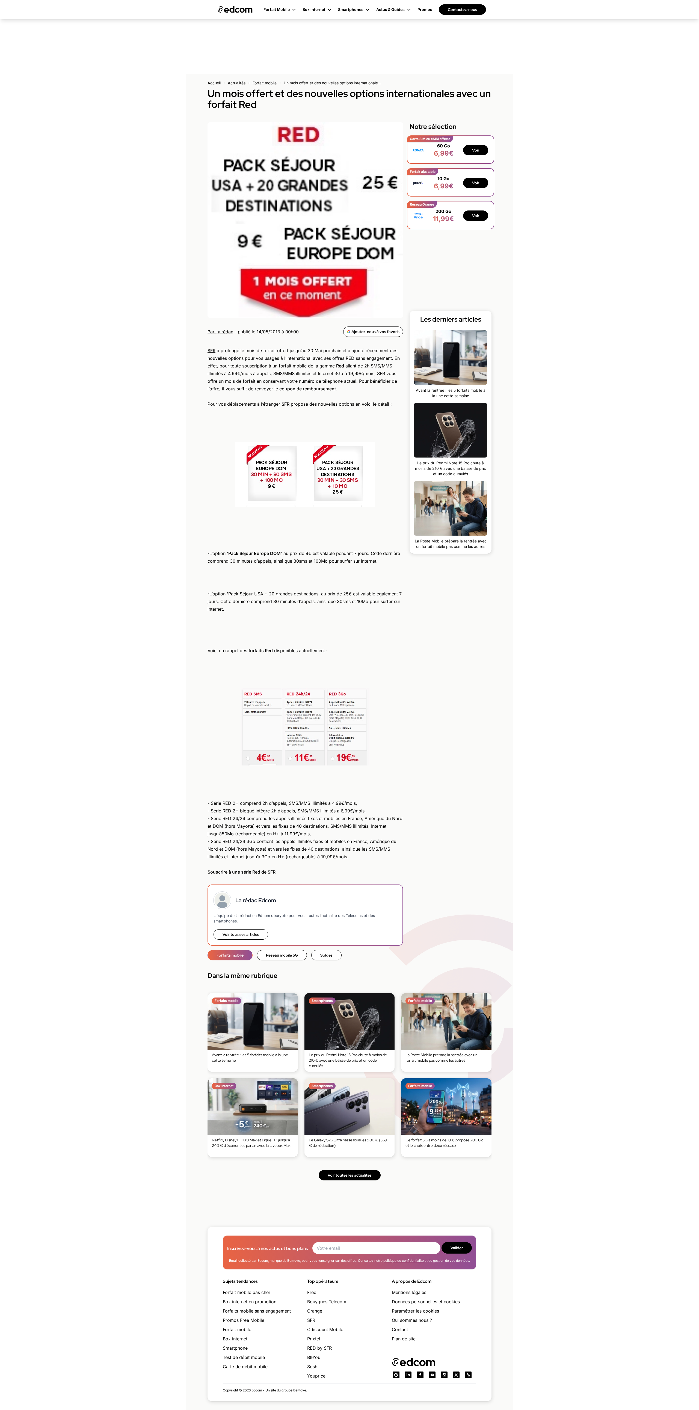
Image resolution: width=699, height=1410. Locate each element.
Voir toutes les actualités (350, 1175)
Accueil (214, 83)
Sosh (312, 1366)
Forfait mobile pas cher (246, 1292)
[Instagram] (444, 1374)
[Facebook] (420, 1374)
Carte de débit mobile (245, 1366)
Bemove (299, 1390)
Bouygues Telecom (326, 1301)
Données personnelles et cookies (426, 1301)
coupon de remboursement (307, 388)
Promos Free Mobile (243, 1320)
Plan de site (404, 1338)
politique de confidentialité (403, 1260)
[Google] (396, 1374)
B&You (313, 1357)
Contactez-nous (462, 9)
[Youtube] (432, 1374)
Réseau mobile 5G (282, 955)
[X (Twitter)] (456, 1374)
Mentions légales (409, 1292)
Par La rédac (220, 331)
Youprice (316, 1376)
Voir (475, 150)
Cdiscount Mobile (325, 1329)
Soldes (326, 955)
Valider (457, 1247)
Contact (400, 1329)
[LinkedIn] (408, 1374)
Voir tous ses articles (241, 934)
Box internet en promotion (249, 1301)
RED (350, 358)
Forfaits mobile (230, 955)
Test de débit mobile (244, 1357)
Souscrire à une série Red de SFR (242, 872)
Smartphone (235, 1348)
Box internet (235, 1338)
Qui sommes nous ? (412, 1320)
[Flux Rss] (468, 1374)
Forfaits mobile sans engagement (257, 1311)
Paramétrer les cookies (415, 1311)
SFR (211, 350)
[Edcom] (235, 9)
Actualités (236, 83)
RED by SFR (319, 1348)
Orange (314, 1311)
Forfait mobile (265, 83)
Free (311, 1292)
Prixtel (313, 1338)
